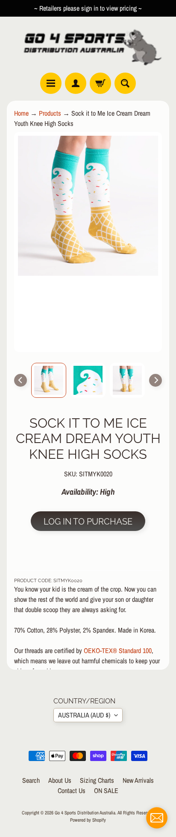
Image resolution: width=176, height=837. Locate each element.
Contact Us (71, 790)
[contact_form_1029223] (156, 817)
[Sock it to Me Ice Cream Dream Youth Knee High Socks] (48, 380)
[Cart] (100, 83)
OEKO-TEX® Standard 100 (118, 650)
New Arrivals (138, 780)
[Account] (75, 83)
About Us (59, 780)
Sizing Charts (97, 780)
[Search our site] (125, 83)
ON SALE (106, 790)
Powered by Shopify (88, 820)
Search (31, 780)
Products (50, 113)
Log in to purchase (88, 521)
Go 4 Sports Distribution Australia (85, 812)
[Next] (155, 380)
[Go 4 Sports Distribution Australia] (88, 44)
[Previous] (20, 380)
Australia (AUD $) (84, 715)
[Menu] (51, 83)
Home (21, 113)
